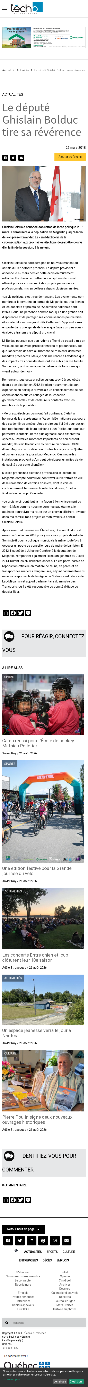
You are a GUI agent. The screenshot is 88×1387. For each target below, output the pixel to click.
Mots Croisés (64, 1305)
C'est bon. (76, 1381)
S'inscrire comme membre (23, 1276)
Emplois (63, 1260)
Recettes (65, 1296)
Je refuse (60, 1381)
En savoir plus (11, 1379)
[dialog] (44, 1377)
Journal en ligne (65, 1301)
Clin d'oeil (65, 1280)
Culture (69, 1252)
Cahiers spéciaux (23, 1305)
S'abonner (23, 1272)
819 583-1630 (10, 1347)
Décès (47, 1260)
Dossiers (64, 1288)
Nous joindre (23, 1284)
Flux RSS (23, 1309)
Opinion (65, 1276)
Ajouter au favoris (70, 156)
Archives (65, 1284)
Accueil (6, 70)
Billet (65, 1272)
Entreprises (28, 1260)
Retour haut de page (21, 1229)
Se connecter (23, 1280)
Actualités (23, 70)
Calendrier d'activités (64, 1292)
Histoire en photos (65, 1309)
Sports (52, 1252)
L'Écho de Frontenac (34, 1333)
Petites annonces (23, 1296)
